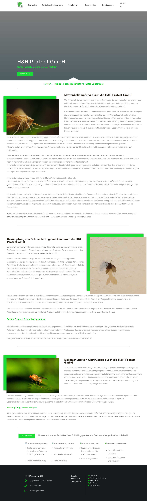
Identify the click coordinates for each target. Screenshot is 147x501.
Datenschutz (76, 481)
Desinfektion (90, 5)
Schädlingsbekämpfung (52, 5)
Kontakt (74, 476)
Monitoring (72, 5)
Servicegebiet (108, 5)
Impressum (75, 479)
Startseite (32, 5)
